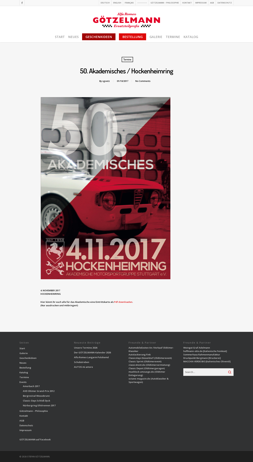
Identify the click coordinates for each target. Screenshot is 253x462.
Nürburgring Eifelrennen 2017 (39, 405)
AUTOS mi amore (83, 366)
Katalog (23, 372)
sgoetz (106, 81)
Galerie (23, 353)
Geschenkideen (27, 358)
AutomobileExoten (139, 347)
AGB (21, 420)
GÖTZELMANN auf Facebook (35, 439)
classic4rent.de (137, 364)
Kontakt (23, 415)
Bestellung (25, 367)
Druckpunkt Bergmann (195, 358)
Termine (127, 59)
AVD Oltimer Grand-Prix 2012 (38, 391)
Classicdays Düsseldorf (141, 358)
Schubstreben (81, 362)
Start (22, 348)
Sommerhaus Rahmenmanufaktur (201, 354)
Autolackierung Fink (140, 354)
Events (23, 382)
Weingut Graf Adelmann (196, 347)
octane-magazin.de (139, 378)
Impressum (25, 430)
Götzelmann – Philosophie (33, 410)
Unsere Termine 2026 (85, 347)
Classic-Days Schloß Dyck (36, 400)
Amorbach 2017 (31, 386)
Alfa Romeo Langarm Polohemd (91, 357)
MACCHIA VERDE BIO (194, 361)
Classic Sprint (136, 361)
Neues (22, 362)
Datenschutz (26, 425)
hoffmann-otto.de (193, 351)
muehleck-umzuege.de (141, 371)
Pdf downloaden (123, 301)
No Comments (142, 81)
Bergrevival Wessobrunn (36, 395)
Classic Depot (136, 368)
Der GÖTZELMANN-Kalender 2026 (92, 352)
